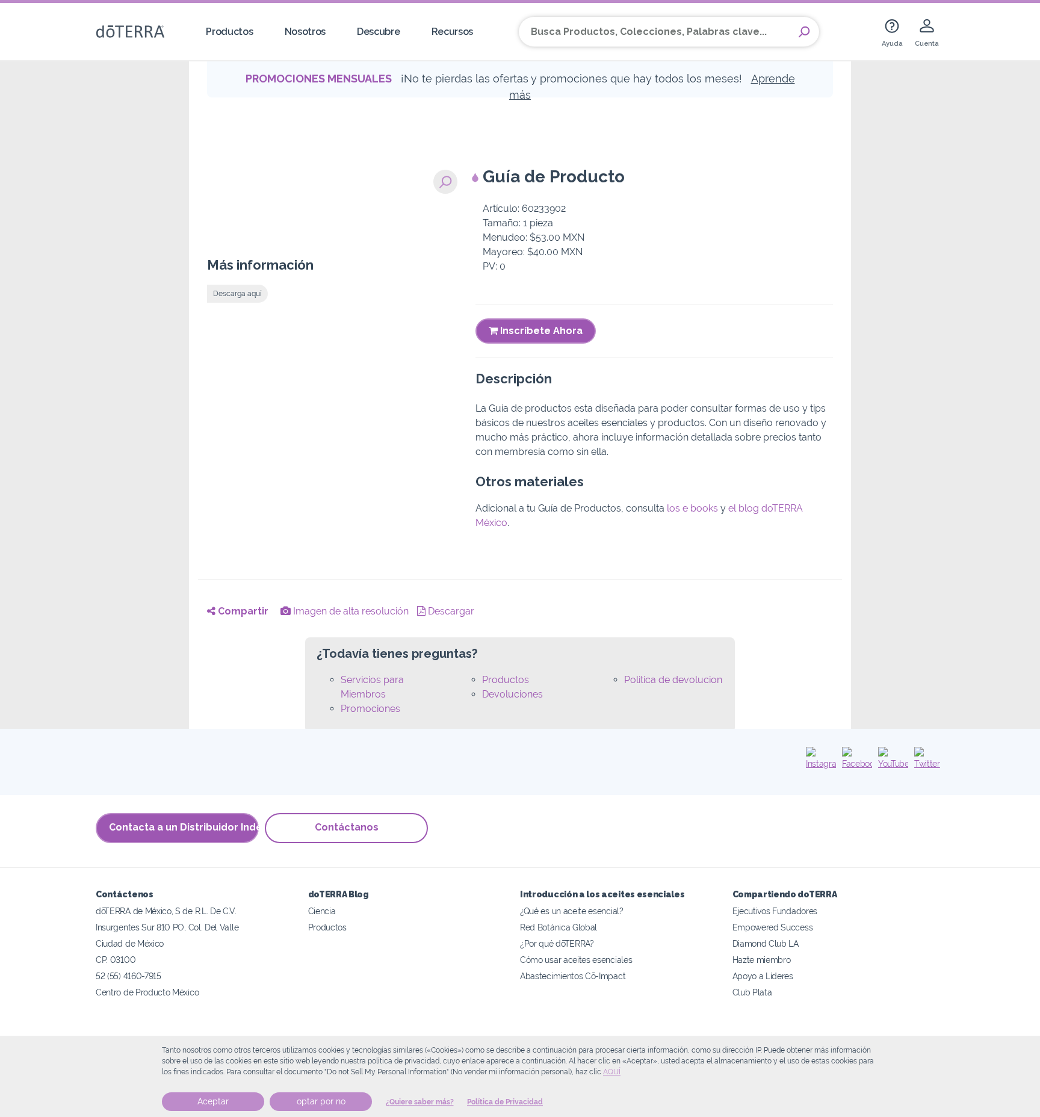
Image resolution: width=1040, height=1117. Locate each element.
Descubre (378, 31)
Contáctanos (347, 827)
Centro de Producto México (147, 992)
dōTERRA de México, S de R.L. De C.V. (166, 911)
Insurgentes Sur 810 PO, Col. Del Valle (167, 927)
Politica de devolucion (673, 679)
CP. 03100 (115, 960)
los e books (692, 508)
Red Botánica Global (558, 927)
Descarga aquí (237, 293)
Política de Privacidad (505, 1102)
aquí (612, 1072)
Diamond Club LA (765, 943)
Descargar (450, 611)
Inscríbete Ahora (540, 330)
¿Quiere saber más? (420, 1102)
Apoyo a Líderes (762, 976)
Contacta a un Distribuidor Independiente (184, 827)
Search (804, 32)
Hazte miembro (761, 960)
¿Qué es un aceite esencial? (572, 911)
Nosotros (305, 31)
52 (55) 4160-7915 (128, 976)
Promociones (370, 708)
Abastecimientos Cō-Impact (572, 976)
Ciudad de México (130, 943)
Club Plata (752, 992)
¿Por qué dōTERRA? (557, 943)
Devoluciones (512, 694)
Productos (229, 31)
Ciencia (322, 911)
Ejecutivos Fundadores (775, 911)
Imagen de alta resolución (350, 611)
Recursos (453, 31)
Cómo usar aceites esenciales (576, 960)
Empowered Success (772, 927)
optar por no (321, 1101)
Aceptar (213, 1101)
